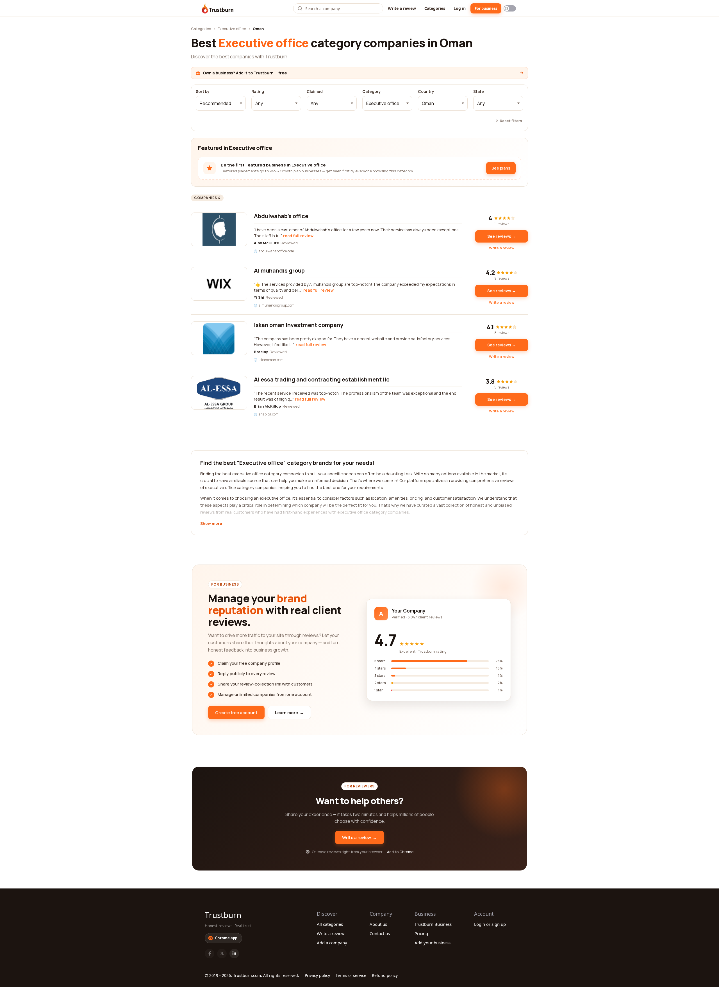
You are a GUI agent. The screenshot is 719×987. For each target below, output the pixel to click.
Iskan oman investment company (298, 325)
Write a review (402, 8)
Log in (460, 8)
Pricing (421, 933)
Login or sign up (490, 924)
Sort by (203, 91)
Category (371, 91)
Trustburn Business (433, 924)
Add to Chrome (400, 851)
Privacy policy (317, 975)
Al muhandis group (279, 270)
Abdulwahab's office (281, 216)
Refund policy (385, 975)
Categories (434, 8)
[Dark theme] (509, 8)
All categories (330, 924)
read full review (298, 235)
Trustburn (223, 915)
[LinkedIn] (234, 953)
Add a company (332, 942)
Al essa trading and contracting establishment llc (322, 379)
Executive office (232, 28)
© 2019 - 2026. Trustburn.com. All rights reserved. (252, 975)
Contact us (380, 933)
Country (426, 91)
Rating (257, 91)
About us (378, 924)
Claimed (315, 91)
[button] (221, 103)
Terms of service (351, 975)
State (478, 91)
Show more (211, 524)
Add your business (432, 942)
